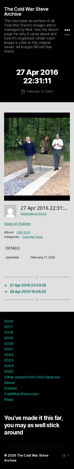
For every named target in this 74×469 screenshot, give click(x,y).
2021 (8, 349)
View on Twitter (17, 224)
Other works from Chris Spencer (32, 377)
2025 (8, 371)
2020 (9, 343)
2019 (8, 338)
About (9, 382)
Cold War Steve (32, 237)
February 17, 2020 (40, 91)
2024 (8, 366)
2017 (8, 327)
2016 (8, 321)
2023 (8, 360)
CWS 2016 (23, 232)
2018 (8, 332)
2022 (8, 355)
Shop (8, 399)
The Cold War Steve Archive (26, 12)
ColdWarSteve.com (21, 394)
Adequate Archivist (33, 214)
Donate (10, 388)
